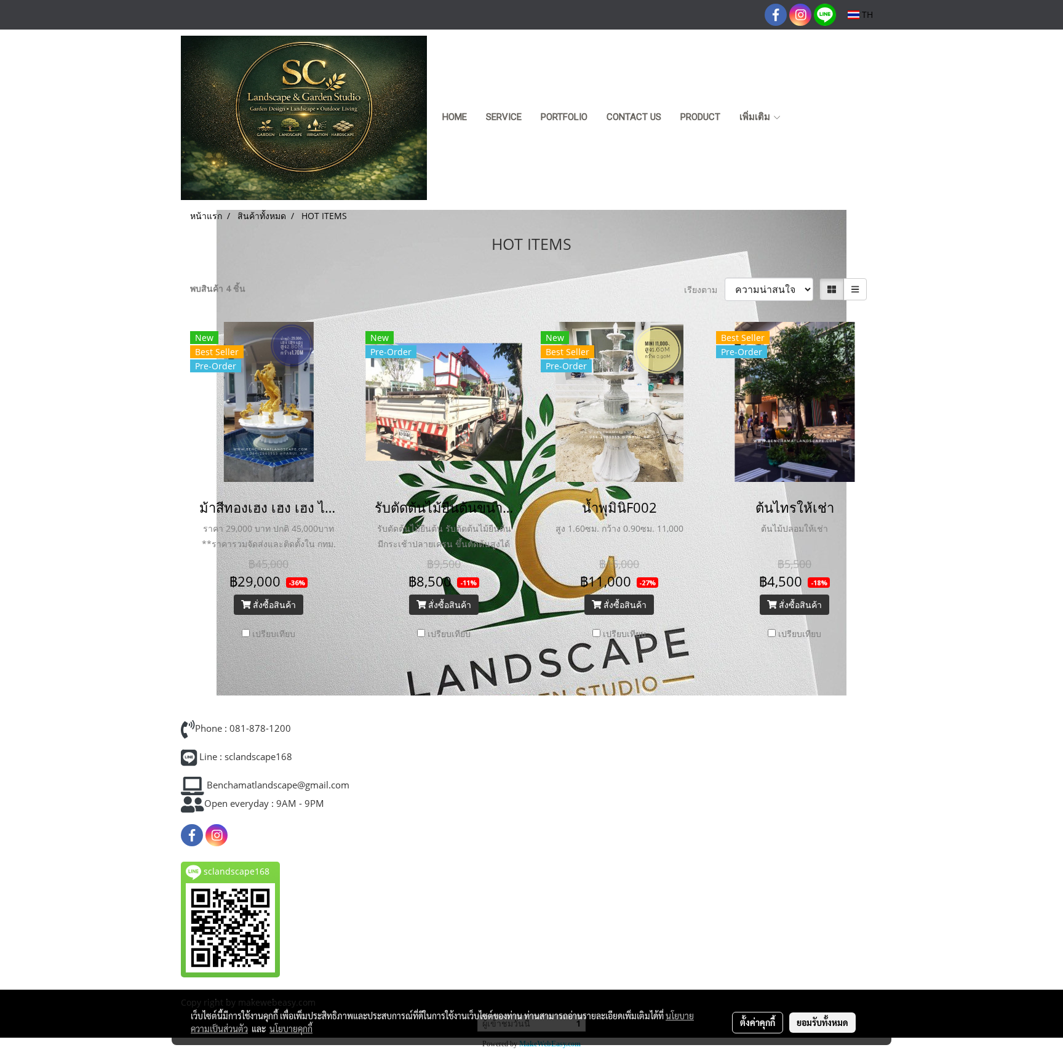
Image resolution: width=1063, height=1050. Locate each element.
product (700, 116)
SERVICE (504, 116)
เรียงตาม (704, 289)
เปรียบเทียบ (273, 633)
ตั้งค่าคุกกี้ (757, 1022)
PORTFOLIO (564, 116)
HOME (454, 116)
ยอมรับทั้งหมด (822, 1022)
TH (866, 14)
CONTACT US (634, 116)
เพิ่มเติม (756, 116)
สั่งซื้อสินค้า (273, 605)
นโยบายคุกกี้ (291, 1028)
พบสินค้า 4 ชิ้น (217, 288)
